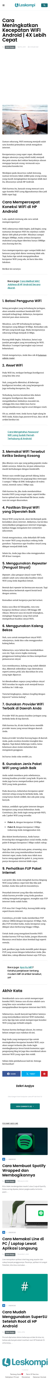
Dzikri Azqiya (10, 47)
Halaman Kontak (39, 1377)
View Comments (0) (24, 1106)
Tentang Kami (15, 1374)
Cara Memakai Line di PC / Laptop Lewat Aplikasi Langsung (23, 1243)
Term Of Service (32, 1374)
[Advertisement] (25, 77)
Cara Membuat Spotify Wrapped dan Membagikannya (24, 1170)
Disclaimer (26, 1377)
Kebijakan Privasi (12, 1377)
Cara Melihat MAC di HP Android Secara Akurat (24, 284)
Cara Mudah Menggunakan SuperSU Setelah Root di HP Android (24, 1319)
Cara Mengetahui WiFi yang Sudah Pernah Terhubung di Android (23, 435)
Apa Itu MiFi (26, 967)
